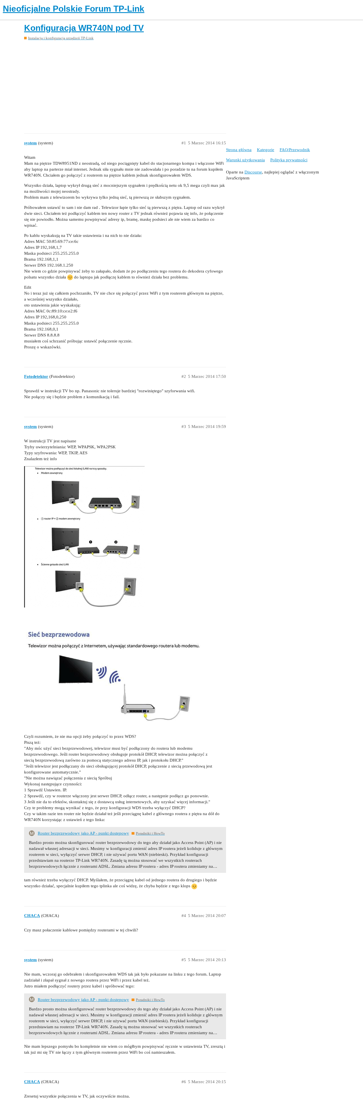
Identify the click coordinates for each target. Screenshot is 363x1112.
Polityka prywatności (288, 160)
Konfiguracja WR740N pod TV (84, 28)
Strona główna (239, 149)
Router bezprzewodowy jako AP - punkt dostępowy (83, 833)
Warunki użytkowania (245, 160)
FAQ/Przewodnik (295, 149)
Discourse (253, 172)
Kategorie (265, 149)
